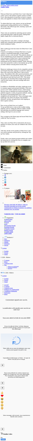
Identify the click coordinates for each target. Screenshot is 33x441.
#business (7, 243)
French (6, 253)
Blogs (5, 262)
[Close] (2, 365)
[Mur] (18, 175)
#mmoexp (7, 240)
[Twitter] (18, 180)
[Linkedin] (18, 182)
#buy (5, 239)
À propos (6, 260)
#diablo (6, 242)
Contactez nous (8, 263)
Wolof (6, 254)
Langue (4, 248)
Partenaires (10, 268)
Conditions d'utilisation (12, 267)
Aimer (5, 165)
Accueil (6, 285)
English (6, 251)
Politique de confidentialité (13, 266)
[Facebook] (18, 177)
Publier (3, 439)
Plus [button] (5, 265)
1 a (2, 10)
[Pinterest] (18, 185)
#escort (6, 245)
